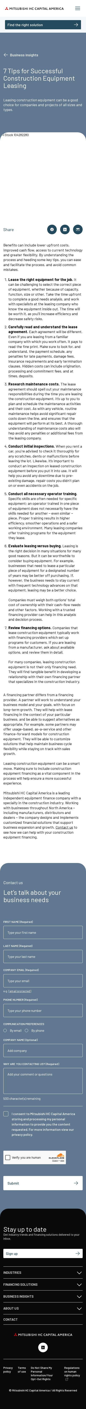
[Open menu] (77, 8)
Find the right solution (25, 24)
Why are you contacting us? (31, 1064)
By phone (37, 1030)
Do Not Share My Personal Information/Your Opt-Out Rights (42, 1373)
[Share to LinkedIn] (65, 229)
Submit (13, 1183)
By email (16, 1030)
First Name (18, 921)
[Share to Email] (78, 229)
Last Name (17, 946)
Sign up (12, 1253)
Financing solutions (20, 1284)
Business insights (24, 55)
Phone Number (20, 999)
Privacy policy (8, 1369)
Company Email (21, 970)
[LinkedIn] (43, 1347)
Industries (12, 1272)
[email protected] (19, 991)
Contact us (64, 827)
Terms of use (22, 1369)
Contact (10, 1319)
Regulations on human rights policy (72, 1371)
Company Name (20, 1040)
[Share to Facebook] (52, 229)
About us (11, 1308)
